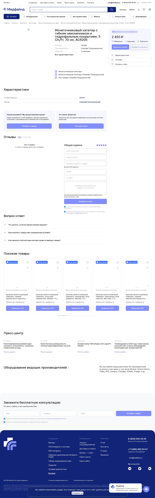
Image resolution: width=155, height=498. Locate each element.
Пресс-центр (69, 3)
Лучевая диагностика (57, 469)
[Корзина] (149, 9)
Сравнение (131, 41)
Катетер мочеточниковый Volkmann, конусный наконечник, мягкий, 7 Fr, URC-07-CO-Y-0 (47, 298)
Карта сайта (85, 461)
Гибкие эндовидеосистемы (59, 461)
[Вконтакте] (149, 468)
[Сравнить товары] (138, 9)
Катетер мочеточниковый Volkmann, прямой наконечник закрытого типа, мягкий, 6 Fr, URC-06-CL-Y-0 (137, 299)
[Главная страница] (14, 9)
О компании (33, 3)
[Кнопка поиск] (112, 9)
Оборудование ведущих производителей (35, 367)
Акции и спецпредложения (87, 444)
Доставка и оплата (47, 3)
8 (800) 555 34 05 (129, 2)
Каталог (52, 473)
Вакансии (80, 3)
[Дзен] (139, 468)
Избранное (118, 41)
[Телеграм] (129, 468)
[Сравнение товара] (27, 267)
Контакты (90, 3)
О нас (102, 443)
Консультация (81, 126)
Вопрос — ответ (86, 453)
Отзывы (103, 451)
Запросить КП (17, 308)
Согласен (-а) (77, 493)
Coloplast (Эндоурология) (91, 48)
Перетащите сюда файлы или (85, 187)
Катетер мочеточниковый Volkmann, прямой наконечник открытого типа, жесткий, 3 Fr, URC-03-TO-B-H (17, 299)
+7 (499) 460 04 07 (138, 449)
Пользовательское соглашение (83, 480)
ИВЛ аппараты (54, 451)
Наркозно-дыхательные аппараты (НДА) (62, 456)
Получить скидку (29, 126)
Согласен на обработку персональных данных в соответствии (85, 212)
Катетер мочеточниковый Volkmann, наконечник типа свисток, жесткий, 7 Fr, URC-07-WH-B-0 (107, 298)
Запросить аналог (120, 47)
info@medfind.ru (114, 3)
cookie (60, 490)
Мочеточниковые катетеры (16, 290)
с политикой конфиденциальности (76, 213)
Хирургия (52, 465)
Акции (59, 3)
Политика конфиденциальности (58, 480)
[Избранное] (144, 9)
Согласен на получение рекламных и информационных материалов (26, 422)
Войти (131, 10)
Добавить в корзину (139, 47)
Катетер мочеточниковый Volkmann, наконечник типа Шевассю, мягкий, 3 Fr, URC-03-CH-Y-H (77, 298)
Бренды (123, 10)
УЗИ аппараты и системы (59, 447)
